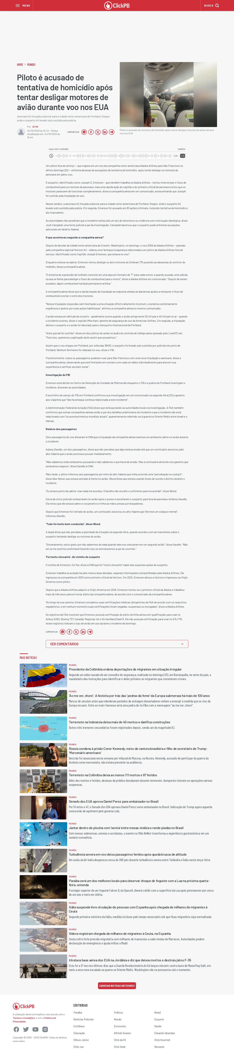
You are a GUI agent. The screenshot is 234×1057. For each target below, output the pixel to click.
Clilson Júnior (81, 1039)
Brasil (157, 1012)
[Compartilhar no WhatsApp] (84, 132)
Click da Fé (120, 1039)
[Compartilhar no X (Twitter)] (98, 132)
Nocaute (159, 1046)
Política (118, 1012)
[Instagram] (45, 1029)
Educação (79, 1033)
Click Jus (78, 1046)
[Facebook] (16, 1029)
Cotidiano (79, 1026)
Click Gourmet (162, 1039)
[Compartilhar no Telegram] (111, 132)
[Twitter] (25, 1029)
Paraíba (77, 1012)
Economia (120, 1026)
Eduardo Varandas (164, 1033)
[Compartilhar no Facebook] (91, 132)
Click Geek (120, 1046)
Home (20, 64)
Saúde (157, 1026)
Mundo (31, 64)
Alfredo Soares (122, 1033)
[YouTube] (35, 1029)
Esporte (159, 1019)
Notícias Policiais (83, 1019)
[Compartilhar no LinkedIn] (104, 132)
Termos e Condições (24, 1017)
